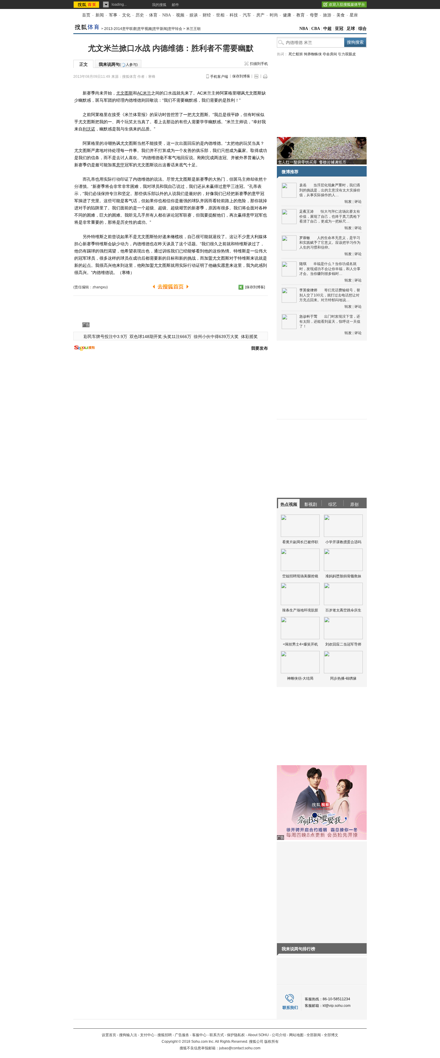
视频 (180, 15)
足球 (351, 28)
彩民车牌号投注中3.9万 (105, 336)
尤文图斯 (124, 93)
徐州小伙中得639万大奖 (216, 336)
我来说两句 (118, 64)
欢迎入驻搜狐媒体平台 (347, 4)
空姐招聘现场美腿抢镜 (300, 576)
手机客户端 (219, 76)
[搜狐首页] (87, 4)
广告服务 (182, 1035)
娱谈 (193, 15)
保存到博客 (241, 76)
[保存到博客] (255, 287)
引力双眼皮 (347, 54)
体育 (153, 15)
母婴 (314, 15)
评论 (358, 202)
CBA (315, 28)
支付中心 (147, 1035)
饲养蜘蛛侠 (313, 54)
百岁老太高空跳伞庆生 (343, 610)
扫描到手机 (259, 64)
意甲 (120, 164)
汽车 (247, 15)
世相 (220, 15)
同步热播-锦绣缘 (343, 678)
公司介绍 (279, 1035)
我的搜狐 (159, 5)
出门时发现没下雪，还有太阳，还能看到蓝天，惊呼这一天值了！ (329, 321)
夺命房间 (330, 54)
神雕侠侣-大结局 (300, 678)
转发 (348, 202)
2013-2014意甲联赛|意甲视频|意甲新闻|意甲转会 (143, 29)
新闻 (99, 15)
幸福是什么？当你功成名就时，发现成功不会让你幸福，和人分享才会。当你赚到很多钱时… (329, 269)
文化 (126, 15)
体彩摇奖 (249, 336)
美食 (340, 15)
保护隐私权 (236, 1035)
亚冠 (339, 28)
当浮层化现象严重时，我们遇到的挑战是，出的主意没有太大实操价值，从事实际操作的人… (329, 190)
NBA (166, 15)
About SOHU (258, 1035)
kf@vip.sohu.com (337, 1006)
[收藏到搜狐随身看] (241, 287)
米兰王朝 (193, 29)
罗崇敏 (304, 238)
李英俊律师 (308, 290)
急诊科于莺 (308, 316)
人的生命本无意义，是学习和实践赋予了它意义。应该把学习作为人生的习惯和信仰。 (329, 243)
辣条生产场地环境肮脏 (300, 610)
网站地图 (296, 1035)
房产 (260, 15)
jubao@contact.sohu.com (239, 1048)
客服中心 (199, 1035)
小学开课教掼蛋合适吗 (343, 542)
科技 (234, 15)
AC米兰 (144, 93)
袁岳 (303, 185)
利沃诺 (89, 129)
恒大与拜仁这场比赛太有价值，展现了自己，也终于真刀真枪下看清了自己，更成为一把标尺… (329, 216)
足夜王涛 (306, 211)
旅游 (327, 15)
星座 (354, 15)
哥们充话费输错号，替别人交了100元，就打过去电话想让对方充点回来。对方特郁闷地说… (329, 295)
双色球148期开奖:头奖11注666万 (160, 336)
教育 (300, 15)
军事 (113, 15)
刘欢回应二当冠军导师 (343, 644)
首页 (86, 15)
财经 (207, 15)
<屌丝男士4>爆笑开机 (300, 644)
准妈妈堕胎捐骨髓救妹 (343, 576)
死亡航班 (296, 54)
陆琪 (303, 264)
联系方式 (217, 1035)
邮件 (175, 5)
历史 (140, 15)
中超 (327, 28)
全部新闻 (314, 1035)
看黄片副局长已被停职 (300, 542)
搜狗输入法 (128, 1035)
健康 (287, 15)
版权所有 (271, 1041)
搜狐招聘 (164, 1035)
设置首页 (109, 1035)
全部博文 (331, 1035)
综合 (362, 28)
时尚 (274, 15)
